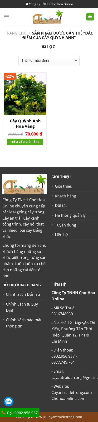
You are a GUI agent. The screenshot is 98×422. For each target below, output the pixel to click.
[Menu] (6, 16)
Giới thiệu (63, 186)
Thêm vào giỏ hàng (25, 142)
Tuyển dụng (65, 225)
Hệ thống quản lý (70, 215)
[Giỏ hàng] (90, 17)
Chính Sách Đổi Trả (23, 294)
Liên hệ (61, 234)
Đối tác (61, 205)
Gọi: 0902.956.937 (22, 412)
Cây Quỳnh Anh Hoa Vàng (25, 123)
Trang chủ (16, 33)
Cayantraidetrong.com (64, 417)
